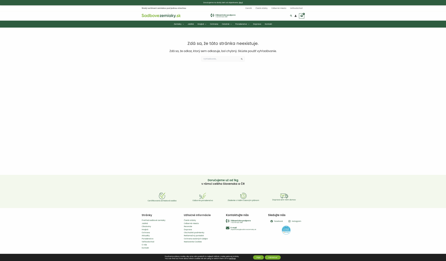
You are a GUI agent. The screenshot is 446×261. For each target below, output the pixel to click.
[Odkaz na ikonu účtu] (296, 16)
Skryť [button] (241, 2)
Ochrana (146, 232)
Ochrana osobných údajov (196, 238)
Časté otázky (190, 220)
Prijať (258, 257)
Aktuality (146, 235)
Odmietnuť (272, 257)
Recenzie (188, 226)
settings (232, 258)
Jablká (145, 223)
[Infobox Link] (223, 16)
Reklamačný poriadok (194, 235)
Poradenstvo (147, 238)
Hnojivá (145, 229)
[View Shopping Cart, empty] (301, 15)
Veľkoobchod (148, 241)
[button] (291, 15)
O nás (144, 244)
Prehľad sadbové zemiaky (153, 220)
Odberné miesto (191, 223)
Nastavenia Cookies (193, 241)
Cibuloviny (146, 226)
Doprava (188, 229)
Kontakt (145, 248)
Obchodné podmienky (194, 232)
